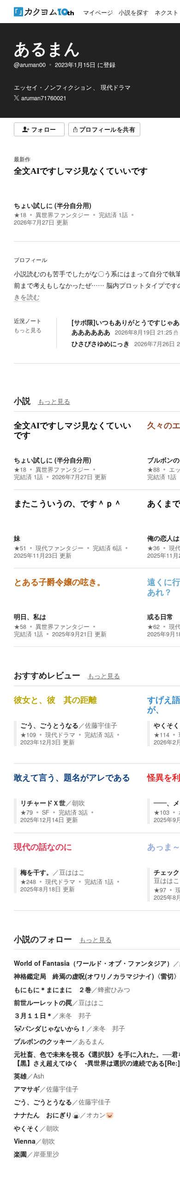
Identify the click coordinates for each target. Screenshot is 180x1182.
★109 (28, 734)
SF (45, 812)
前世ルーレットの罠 (43, 1002)
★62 (153, 626)
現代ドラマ (60, 735)
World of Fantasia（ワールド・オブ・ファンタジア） (93, 963)
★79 (26, 812)
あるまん (47, 48)
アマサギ (27, 1088)
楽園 (20, 1153)
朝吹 (78, 802)
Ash (38, 1075)
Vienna (25, 1140)
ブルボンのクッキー (43, 1041)
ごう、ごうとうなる (49, 725)
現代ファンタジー (60, 548)
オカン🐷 (100, 1114)
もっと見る (28, 330)
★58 (20, 626)
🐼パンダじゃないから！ (50, 1028)
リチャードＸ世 (43, 802)
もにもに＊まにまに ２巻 (52, 989)
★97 (160, 890)
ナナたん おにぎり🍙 (47, 1114)
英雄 (20, 1075)
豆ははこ (72, 872)
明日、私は (30, 616)
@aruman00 (30, 64)
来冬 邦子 (75, 1015)
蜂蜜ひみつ (114, 989)
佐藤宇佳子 (101, 725)
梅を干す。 (36, 872)
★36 (153, 548)
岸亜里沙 (46, 1153)
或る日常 (160, 616)
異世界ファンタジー (63, 215)
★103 (161, 812)
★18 (20, 215)
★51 (20, 548)
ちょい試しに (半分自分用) (52, 205)
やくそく (167, 725)
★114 (161, 734)
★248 (28, 881)
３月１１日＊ (33, 1015)
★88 (153, 469)
